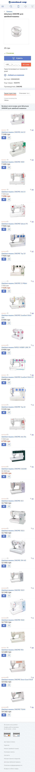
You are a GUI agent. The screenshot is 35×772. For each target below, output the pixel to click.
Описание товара (25, 93)
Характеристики (10, 93)
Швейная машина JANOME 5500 (12, 162)
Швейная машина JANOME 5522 (12, 620)
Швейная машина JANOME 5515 (12, 531)
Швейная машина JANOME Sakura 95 (14, 224)
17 (33, 251)
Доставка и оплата (9, 742)
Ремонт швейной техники (11, 748)
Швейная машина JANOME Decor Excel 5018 (17, 679)
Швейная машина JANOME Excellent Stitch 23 (17, 377)
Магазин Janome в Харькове (12, 758)
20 (33, 375)
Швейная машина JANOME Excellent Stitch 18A (16, 316)
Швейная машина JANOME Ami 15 (13, 192)
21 (33, 707)
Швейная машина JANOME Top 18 (13, 253)
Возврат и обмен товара (11, 768)
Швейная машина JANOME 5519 (12, 590)
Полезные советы (9, 752)
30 (33, 189)
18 (33, 313)
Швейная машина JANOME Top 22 (13, 407)
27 (33, 130)
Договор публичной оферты (12, 762)
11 (33, 466)
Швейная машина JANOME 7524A (13, 709)
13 (33, 498)
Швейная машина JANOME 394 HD (13, 560)
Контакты (7, 755)
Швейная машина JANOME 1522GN (14, 469)
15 (33, 160)
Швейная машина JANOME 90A (12, 650)
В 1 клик (26, 64)
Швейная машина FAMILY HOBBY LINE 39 (16, 347)
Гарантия (6, 745)
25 (33, 221)
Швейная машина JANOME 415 (12, 501)
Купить (19, 58)
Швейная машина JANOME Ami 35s (13, 437)
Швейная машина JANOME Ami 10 (13, 132)
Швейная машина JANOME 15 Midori (14, 283)
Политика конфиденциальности (13, 765)
